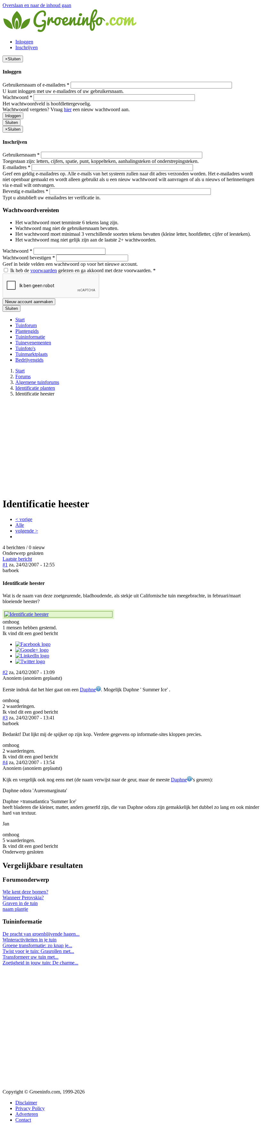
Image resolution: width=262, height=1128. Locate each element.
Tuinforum (26, 325)
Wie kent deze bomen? (25, 891)
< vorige (23, 519)
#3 (5, 717)
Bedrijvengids (29, 360)
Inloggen (24, 41)
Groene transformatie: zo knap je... (37, 945)
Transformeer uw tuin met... (30, 957)
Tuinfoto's (25, 348)
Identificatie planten (35, 388)
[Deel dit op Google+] (32, 650)
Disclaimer (26, 1102)
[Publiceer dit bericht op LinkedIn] (32, 655)
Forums (23, 376)
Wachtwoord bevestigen (29, 257)
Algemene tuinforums (37, 382)
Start (20, 319)
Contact (23, 1120)
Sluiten (11, 122)
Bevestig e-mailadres (25, 191)
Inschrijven (26, 47)
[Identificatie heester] (58, 614)
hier (68, 109)
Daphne (88, 689)
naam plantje (15, 909)
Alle (19, 525)
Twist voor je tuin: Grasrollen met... (38, 951)
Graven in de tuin (20, 903)
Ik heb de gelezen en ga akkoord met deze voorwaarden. (82, 270)
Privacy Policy (30, 1108)
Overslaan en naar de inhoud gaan (37, 5)
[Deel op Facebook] (32, 644)
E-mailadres (16, 167)
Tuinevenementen (33, 342)
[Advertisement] (131, 446)
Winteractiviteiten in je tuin (30, 939)
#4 (5, 762)
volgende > (26, 530)
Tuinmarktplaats (31, 354)
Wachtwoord (17, 97)
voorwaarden (43, 270)
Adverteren (26, 1114)
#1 (5, 564)
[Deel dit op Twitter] (30, 661)
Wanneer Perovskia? (23, 897)
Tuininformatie (30, 337)
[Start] (70, 31)
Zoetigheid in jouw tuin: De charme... (40, 962)
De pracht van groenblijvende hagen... (41, 934)
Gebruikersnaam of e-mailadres (36, 85)
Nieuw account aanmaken (29, 301)
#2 (5, 672)
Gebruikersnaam (21, 154)
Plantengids (27, 331)
